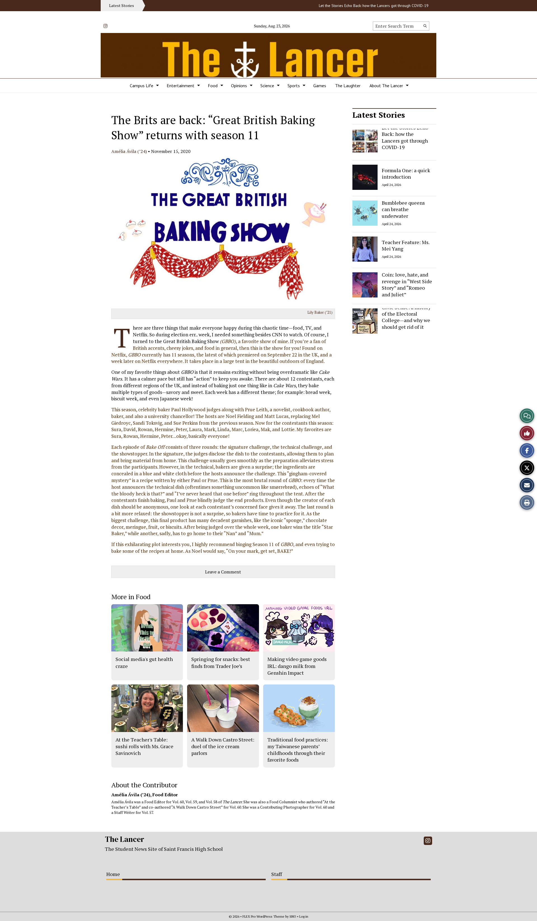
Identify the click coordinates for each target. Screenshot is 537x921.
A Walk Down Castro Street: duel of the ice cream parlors (222, 746)
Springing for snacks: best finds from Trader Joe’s (220, 662)
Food (213, 85)
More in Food (130, 596)
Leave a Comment (223, 572)
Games (319, 85)
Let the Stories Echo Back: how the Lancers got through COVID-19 (356, 5)
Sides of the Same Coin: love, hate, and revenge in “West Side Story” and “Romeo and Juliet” (407, 281)
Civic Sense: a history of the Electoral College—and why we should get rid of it (406, 317)
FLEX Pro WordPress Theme (263, 916)
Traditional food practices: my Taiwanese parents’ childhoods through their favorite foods (297, 749)
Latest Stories (378, 115)
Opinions (239, 85)
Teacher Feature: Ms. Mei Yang (405, 245)
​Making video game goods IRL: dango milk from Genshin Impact (297, 666)
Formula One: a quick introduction (406, 173)
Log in (303, 916)
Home (113, 874)
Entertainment (180, 85)
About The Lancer (386, 85)
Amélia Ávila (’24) (129, 151)
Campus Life (141, 85)
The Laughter (348, 85)
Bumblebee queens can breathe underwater (403, 209)
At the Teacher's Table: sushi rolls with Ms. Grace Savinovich (144, 746)
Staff (276, 874)
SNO (292, 916)
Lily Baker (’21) (320, 312)
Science (267, 85)
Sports (294, 85)
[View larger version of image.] (223, 232)
